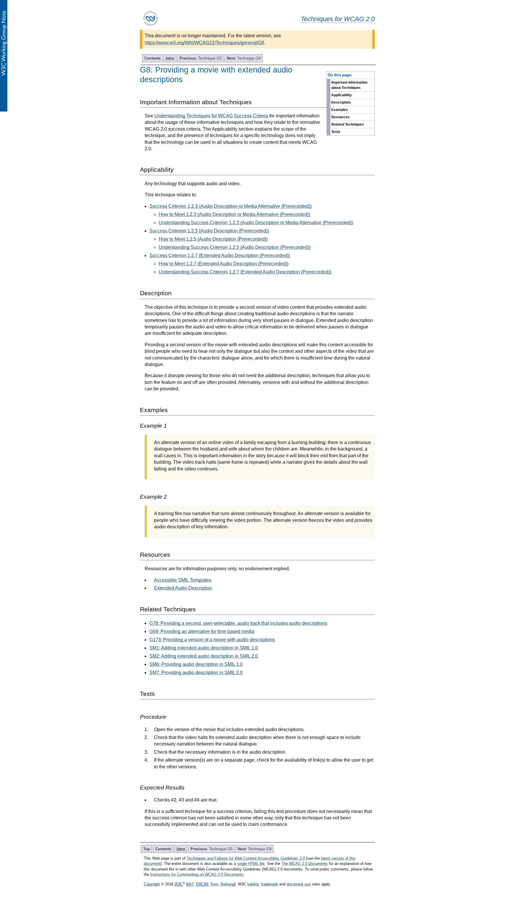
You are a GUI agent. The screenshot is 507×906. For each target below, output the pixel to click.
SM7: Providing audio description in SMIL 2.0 (196, 672)
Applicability (341, 95)
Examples (339, 110)
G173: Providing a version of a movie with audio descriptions (212, 639)
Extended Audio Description (183, 588)
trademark (269, 884)
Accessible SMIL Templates (182, 580)
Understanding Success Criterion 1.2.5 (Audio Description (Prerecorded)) (234, 247)
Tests (335, 132)
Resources (340, 117)
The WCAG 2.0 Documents (304, 863)
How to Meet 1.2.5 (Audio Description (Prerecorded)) (213, 239)
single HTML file (251, 863)
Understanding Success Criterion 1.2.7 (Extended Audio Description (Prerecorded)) (245, 271)
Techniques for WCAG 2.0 (338, 19)
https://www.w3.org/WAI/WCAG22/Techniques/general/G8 (204, 42)
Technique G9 (244, 58)
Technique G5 (201, 58)
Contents (152, 58)
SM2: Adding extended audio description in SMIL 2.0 (203, 656)
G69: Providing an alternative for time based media (201, 631)
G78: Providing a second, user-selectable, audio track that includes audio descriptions (238, 623)
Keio (214, 884)
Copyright (152, 884)
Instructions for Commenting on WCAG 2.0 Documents (197, 874)
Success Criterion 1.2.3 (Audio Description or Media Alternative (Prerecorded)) (230, 206)
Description (341, 102)
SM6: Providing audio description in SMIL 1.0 (196, 664)
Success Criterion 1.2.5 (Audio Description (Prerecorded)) (209, 230)
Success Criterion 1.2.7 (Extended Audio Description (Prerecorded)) (219, 255)
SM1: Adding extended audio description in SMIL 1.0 (203, 647)
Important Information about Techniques (349, 85)
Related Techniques (347, 124)
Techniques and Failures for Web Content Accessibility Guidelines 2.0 (246, 858)
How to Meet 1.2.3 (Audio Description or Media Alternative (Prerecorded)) (234, 214)
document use (299, 884)
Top (146, 849)
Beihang (227, 884)
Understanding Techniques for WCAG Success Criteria (211, 115)
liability (253, 884)
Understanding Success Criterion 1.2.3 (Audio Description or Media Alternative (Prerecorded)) (256, 222)
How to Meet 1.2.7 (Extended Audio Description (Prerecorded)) (223, 263)
